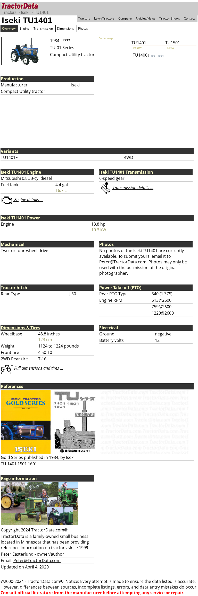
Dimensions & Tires (20, 328)
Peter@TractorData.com (122, 262)
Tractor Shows (169, 18)
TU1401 (41, 12)
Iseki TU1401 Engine (21, 172)
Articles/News (145, 18)
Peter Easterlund (17, 554)
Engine (24, 28)
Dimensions (65, 28)
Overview (8, 28)
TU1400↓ (148, 55)
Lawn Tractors (104, 18)
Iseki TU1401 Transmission (126, 172)
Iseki (25, 12)
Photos (83, 28)
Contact (189, 18)
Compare (125, 18)
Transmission (43, 28)
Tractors (9, 12)
